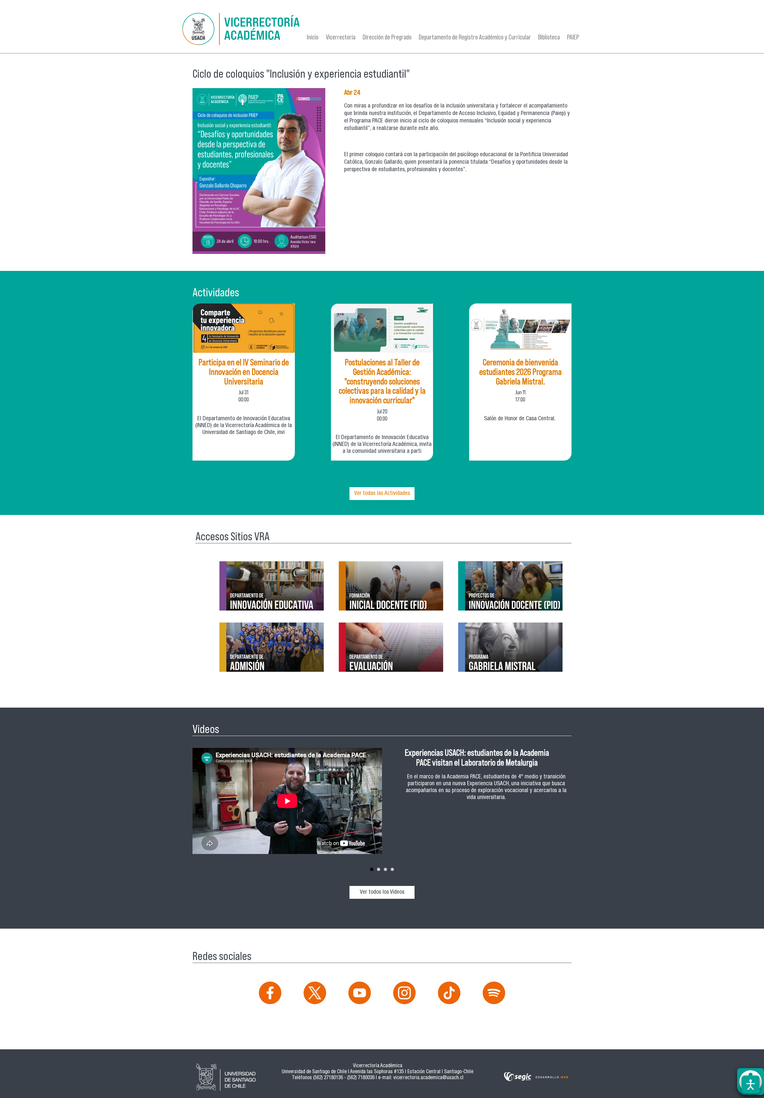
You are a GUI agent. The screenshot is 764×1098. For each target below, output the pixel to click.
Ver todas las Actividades (382, 493)
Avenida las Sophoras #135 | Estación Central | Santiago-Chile (411, 1072)
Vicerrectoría (340, 37)
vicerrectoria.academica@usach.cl (428, 1078)
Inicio (312, 37)
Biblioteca (549, 37)
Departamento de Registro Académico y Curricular (475, 37)
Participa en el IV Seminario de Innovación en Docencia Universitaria (243, 372)
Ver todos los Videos (382, 892)
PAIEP (573, 37)
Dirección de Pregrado (387, 37)
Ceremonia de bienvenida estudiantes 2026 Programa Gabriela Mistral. (520, 372)
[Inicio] (241, 30)
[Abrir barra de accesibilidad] (751, 1085)
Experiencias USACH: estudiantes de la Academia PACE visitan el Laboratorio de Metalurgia (477, 757)
